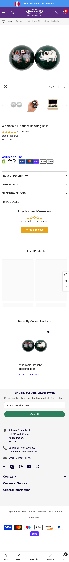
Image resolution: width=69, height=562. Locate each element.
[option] (34, 57)
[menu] (3, 12)
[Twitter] (37, 467)
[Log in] (56, 12)
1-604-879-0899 (27, 447)
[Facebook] (4, 467)
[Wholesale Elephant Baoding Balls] (34, 346)
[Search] (13, 13)
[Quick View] (48, 332)
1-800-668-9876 (29, 451)
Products (20, 21)
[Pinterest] (21, 467)
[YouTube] (29, 467)
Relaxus (14, 135)
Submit (34, 414)
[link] (18, 305)
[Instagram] (12, 467)
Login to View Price (12, 156)
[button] (58, 87)
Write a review (34, 229)
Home (9, 21)
